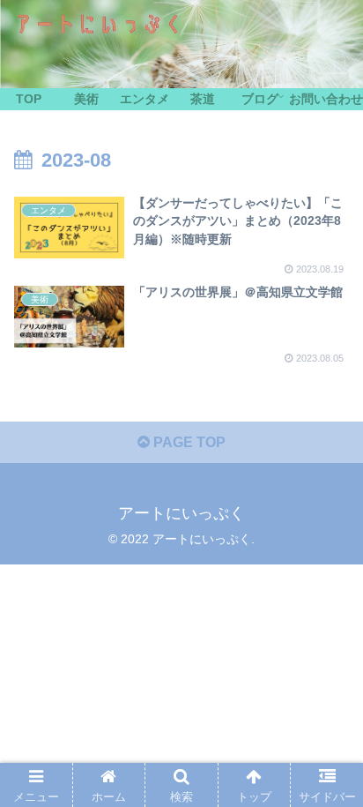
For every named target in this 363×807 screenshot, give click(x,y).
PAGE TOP (188, 442)
